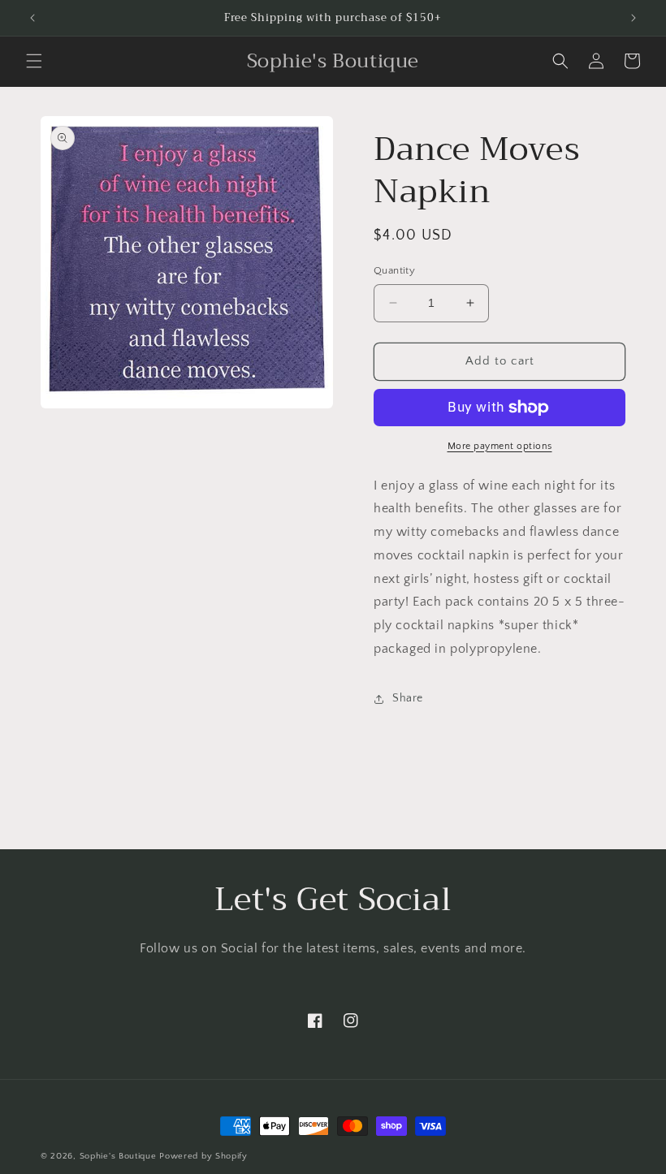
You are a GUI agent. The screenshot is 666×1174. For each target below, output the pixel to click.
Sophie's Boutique (118, 1156)
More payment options (500, 446)
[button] (34, 61)
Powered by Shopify (203, 1156)
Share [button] (407, 698)
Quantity (394, 270)
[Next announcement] (633, 18)
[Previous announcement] (32, 18)
